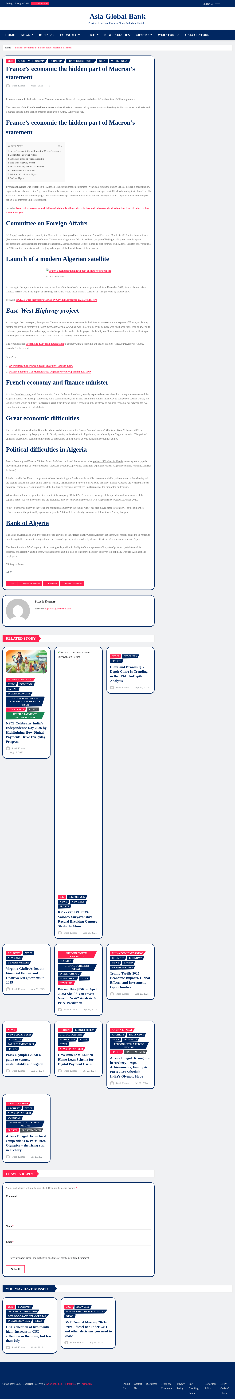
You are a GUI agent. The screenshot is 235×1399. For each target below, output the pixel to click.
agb (12, 583)
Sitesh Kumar (18, 85)
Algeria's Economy (31, 583)
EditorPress (70, 1383)
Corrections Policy (210, 1386)
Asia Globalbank (54, 1383)
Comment (11, 1196)
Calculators (197, 35)
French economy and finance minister (27, 166)
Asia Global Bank (118, 16)
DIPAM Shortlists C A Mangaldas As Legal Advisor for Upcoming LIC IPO (50, 371)
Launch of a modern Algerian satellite (27, 159)
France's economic (73, 583)
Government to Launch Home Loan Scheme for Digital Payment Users (76, 1059)
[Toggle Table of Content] (58, 146)
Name (10, 1226)
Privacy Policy (181, 1386)
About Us (126, 1386)
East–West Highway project (22, 162)
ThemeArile (86, 1383)
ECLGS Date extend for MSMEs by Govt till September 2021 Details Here (56, 299)
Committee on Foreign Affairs (23, 155)
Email (10, 1242)
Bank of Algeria (17, 178)
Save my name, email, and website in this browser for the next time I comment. (49, 1258)
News (26, 35)
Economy (68, 35)
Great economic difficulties (22, 170)
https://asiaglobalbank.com (58, 608)
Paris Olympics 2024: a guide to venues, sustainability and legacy (24, 1059)
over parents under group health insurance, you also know (41, 365)
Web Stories (169, 35)
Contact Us (138, 1386)
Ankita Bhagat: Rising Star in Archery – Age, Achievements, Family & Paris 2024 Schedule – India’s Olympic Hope (130, 1067)
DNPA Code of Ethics (224, 1388)
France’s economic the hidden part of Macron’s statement (43, 47)
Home (10, 35)
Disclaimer (151, 1383)
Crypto (143, 35)
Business (46, 35)
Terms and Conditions (166, 1386)
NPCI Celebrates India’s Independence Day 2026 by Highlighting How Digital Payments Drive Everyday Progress (26, 732)
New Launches (117, 35)
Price (91, 35)
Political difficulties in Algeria (23, 174)
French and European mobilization (45, 343)
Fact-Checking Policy (194, 1388)
